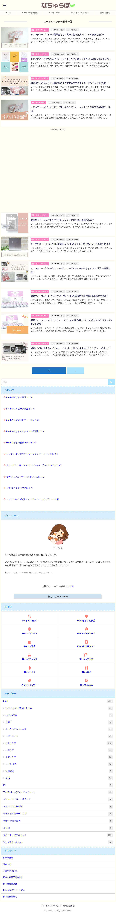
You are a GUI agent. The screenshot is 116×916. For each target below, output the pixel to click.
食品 (58, 778)
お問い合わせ (105, 13)
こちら (71, 586)
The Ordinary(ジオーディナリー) (57, 792)
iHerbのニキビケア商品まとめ (20, 409)
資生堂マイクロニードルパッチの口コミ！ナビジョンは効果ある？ (62, 220)
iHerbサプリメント (86, 646)
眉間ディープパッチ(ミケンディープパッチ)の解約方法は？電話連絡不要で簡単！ (69, 296)
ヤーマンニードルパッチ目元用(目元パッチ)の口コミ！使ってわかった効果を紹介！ (70, 244)
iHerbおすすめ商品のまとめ (58, 708)
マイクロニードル (58, 30)
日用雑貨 (58, 771)
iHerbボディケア (30, 659)
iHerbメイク (29, 672)
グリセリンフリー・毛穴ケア (57, 799)
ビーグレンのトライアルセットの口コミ (25, 477)
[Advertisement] (58, 152)
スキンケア (58, 743)
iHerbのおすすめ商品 (30, 13)
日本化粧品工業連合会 (13, 877)
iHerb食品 (86, 672)
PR (57, 785)
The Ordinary (86, 685)
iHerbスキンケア (30, 633)
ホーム (8, 13)
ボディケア (58, 757)
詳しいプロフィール (58, 597)
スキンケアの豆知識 (57, 806)
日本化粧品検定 (10, 897)
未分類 (57, 828)
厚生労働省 (8, 858)
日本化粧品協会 (10, 884)
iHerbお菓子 (29, 646)
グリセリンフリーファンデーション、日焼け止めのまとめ (33, 465)
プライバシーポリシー (51, 906)
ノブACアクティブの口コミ (19, 488)
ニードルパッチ (72, 30)
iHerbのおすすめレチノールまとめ (22, 420)
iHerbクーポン (54, 13)
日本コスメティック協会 (14, 890)
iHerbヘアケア (86, 659)
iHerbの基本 (58, 715)
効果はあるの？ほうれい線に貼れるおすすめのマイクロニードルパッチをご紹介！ (70, 83)
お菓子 (58, 722)
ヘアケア (58, 750)
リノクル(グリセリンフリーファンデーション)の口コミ (32, 454)
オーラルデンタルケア (58, 729)
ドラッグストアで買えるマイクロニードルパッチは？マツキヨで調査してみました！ (71, 59)
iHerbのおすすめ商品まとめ (19, 397)
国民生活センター (11, 871)
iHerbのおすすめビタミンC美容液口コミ (25, 431)
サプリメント (58, 736)
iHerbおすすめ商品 (86, 620)
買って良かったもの (57, 842)
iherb (57, 701)
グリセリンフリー (29, 685)
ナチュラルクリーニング (57, 813)
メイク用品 (58, 764)
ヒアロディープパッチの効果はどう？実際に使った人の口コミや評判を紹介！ (68, 34)
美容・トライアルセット (80, 13)
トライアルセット (29, 620)
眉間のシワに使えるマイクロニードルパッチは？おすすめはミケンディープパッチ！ (71, 348)
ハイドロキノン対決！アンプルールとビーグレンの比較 (32, 499)
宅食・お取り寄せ (57, 821)
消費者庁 (7, 864)
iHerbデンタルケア (86, 633)
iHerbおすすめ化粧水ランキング (21, 443)
